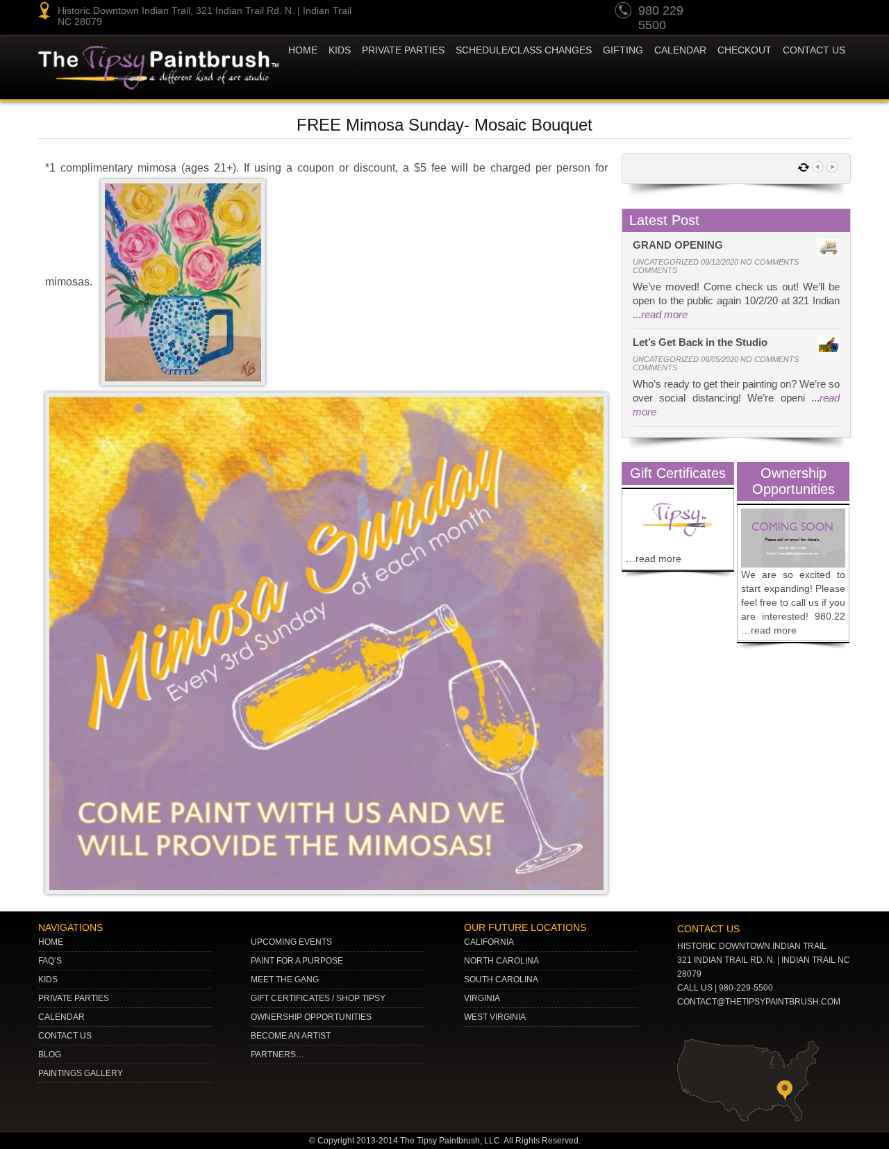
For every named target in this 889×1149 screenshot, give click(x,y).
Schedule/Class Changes (524, 50)
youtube (732, 12)
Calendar (680, 50)
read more (664, 314)
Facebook (837, 12)
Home (302, 50)
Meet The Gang (285, 979)
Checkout (744, 50)
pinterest (758, 12)
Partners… (277, 1054)
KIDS (340, 50)
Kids (48, 979)
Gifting (623, 50)
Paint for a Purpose (297, 961)
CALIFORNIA (489, 942)
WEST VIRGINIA (495, 1017)
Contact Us (814, 50)
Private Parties (403, 50)
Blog (49, 1054)
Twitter (784, 12)
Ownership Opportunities (311, 1017)
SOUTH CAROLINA (501, 979)
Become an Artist (291, 1036)
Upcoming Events (291, 942)
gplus (811, 12)
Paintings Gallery (80, 1073)
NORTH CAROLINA (501, 961)
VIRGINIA (482, 998)
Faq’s (50, 961)
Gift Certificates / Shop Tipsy (318, 998)
